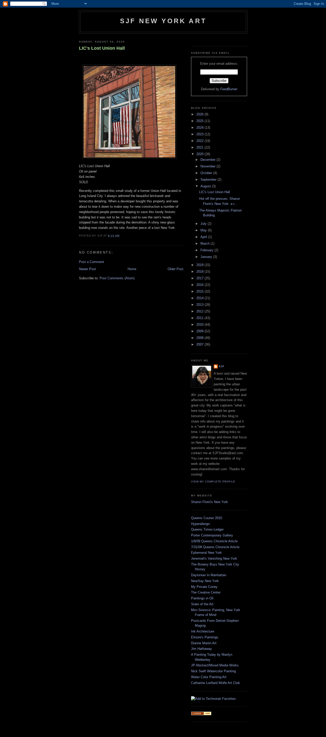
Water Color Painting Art (208, 677)
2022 (200, 141)
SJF (221, 366)
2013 (200, 305)
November (208, 166)
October (206, 173)
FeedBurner (228, 89)
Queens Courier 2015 (206, 518)
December (208, 160)
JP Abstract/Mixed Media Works (215, 665)
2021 (200, 147)
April (204, 237)
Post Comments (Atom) (117, 278)
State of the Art (202, 604)
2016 (200, 285)
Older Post (175, 269)
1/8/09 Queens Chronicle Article (214, 541)
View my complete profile (213, 481)
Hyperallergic (200, 524)
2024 (200, 127)
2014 (200, 298)
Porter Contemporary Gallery (212, 535)
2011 (200, 318)
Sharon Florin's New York (209, 502)
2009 (200, 331)
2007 (200, 344)
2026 (200, 114)
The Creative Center (206, 592)
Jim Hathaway (201, 649)
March (205, 243)
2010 (200, 324)
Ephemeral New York (206, 553)
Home (132, 269)
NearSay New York (205, 581)
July (204, 224)
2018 (200, 271)
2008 (200, 338)
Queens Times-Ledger (207, 529)
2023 (200, 134)
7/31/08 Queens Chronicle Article (215, 547)
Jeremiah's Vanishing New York (214, 558)
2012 (200, 311)
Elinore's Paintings (204, 637)
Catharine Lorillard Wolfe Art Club (215, 683)
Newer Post (87, 269)
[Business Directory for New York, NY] (201, 714)
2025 (200, 121)
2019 (200, 265)
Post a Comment (91, 262)
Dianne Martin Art (203, 643)
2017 (200, 278)
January (206, 257)
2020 (200, 154)
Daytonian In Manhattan (208, 575)
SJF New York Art (163, 21)
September (209, 179)
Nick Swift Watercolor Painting (213, 671)
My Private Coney (204, 587)
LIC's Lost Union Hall (102, 48)
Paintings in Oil (202, 598)
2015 (200, 291)
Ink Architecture (202, 631)
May (204, 230)
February (207, 250)
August (206, 186)
